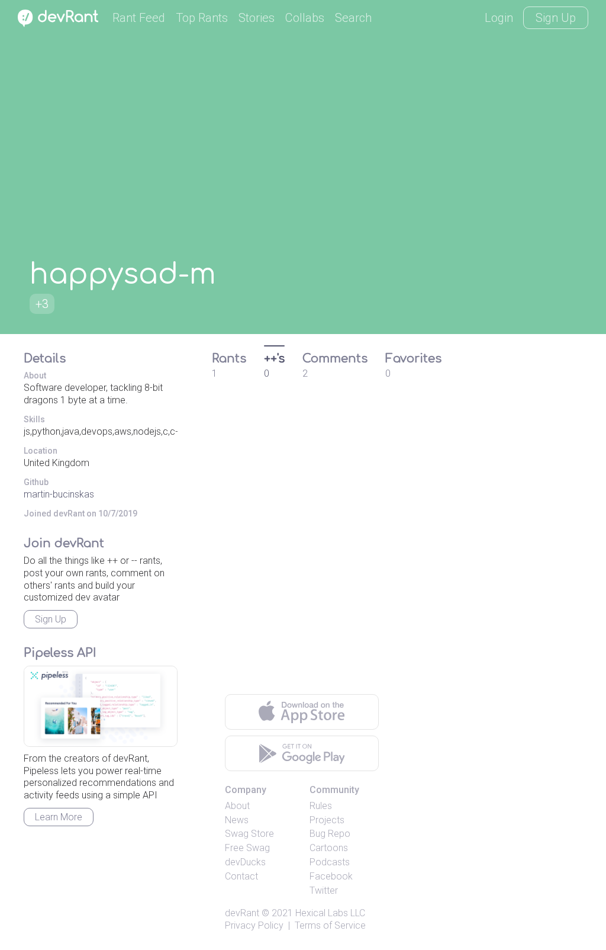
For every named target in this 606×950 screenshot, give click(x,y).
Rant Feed (138, 18)
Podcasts (330, 862)
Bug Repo (330, 833)
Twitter (324, 890)
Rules (321, 805)
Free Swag (247, 847)
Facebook (331, 876)
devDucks (245, 862)
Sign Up (556, 18)
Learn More (58, 817)
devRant (242, 913)
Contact (241, 876)
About (237, 805)
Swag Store (249, 833)
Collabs (304, 18)
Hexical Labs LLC (330, 913)
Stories (256, 18)
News (237, 820)
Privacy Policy (254, 925)
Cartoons (329, 847)
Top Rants (202, 18)
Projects (327, 820)
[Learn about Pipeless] (101, 706)
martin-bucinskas (59, 494)
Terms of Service (330, 925)
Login (499, 18)
